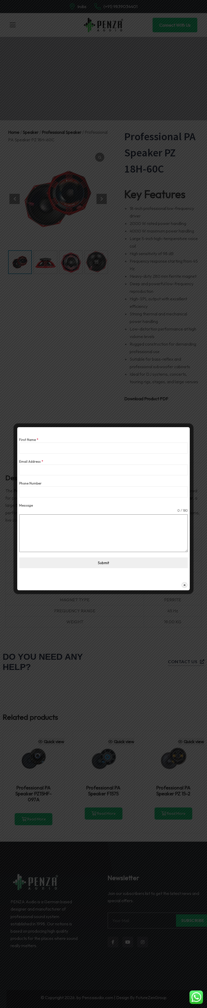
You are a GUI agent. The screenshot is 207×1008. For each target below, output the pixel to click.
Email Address (31, 461)
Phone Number (30, 483)
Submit (103, 562)
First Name (28, 440)
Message (26, 505)
